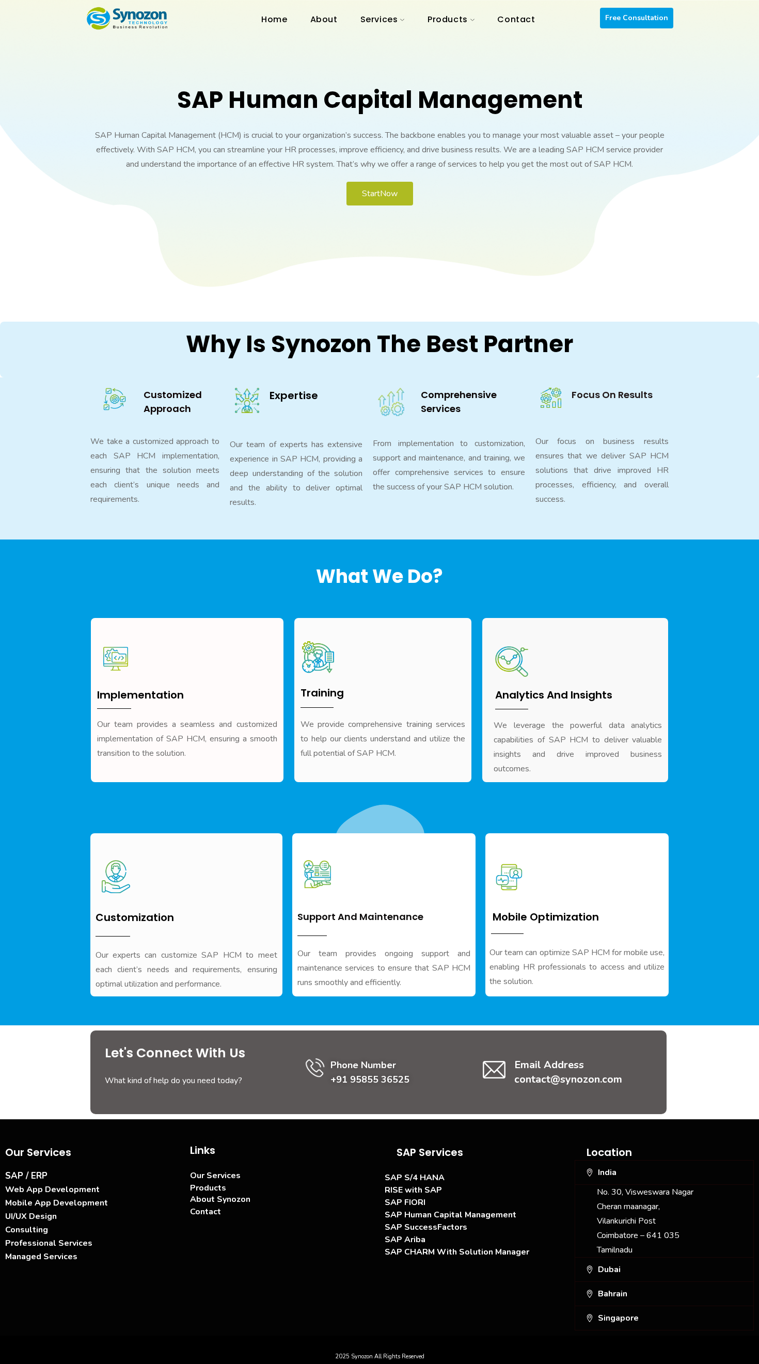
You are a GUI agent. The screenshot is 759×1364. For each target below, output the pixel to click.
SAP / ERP (26, 1176)
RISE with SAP (413, 1190)
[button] (664, 1172)
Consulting (26, 1229)
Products (208, 1188)
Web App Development (52, 1189)
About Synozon (220, 1199)
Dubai (609, 1269)
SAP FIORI (405, 1202)
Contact (205, 1211)
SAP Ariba (405, 1239)
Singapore (618, 1318)
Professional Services (48, 1243)
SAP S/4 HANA (415, 1177)
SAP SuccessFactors (426, 1227)
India (607, 1172)
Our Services (215, 1175)
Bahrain (612, 1293)
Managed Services (41, 1256)
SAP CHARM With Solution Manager (457, 1252)
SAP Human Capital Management (450, 1214)
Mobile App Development (56, 1203)
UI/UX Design (31, 1216)
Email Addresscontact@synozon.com (568, 1072)
